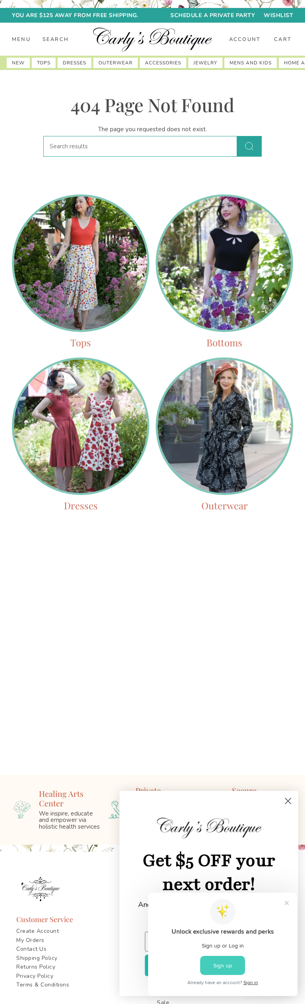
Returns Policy (35, 967)
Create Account (37, 931)
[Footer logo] (41, 889)
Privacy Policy (34, 976)
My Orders (30, 940)
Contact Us (31, 949)
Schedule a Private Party (212, 15)
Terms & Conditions (42, 984)
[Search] (249, 146)
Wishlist (278, 15)
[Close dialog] (287, 801)
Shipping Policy (37, 958)
